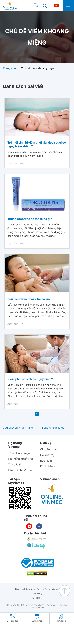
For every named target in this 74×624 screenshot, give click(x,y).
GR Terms (37, 598)
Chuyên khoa (48, 449)
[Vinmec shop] (52, 494)
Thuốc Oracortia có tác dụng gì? (29, 219)
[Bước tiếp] (36, 546)
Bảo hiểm (46, 460)
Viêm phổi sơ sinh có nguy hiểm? (30, 379)
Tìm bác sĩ (14, 464)
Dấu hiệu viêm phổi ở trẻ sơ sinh (29, 299)
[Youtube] (29, 526)
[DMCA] (37, 573)
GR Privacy (37, 593)
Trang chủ (9, 68)
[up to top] (64, 590)
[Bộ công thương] (37, 562)
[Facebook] (39, 526)
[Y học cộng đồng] (36, 539)
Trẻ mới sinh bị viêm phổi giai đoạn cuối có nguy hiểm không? (36, 144)
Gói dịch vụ (47, 455)
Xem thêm (12, 163)
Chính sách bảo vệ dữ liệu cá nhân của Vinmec (37, 589)
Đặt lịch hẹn (47, 466)
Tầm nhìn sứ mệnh (19, 453)
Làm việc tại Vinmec (20, 470)
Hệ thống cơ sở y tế (20, 458)
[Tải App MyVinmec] (20, 498)
